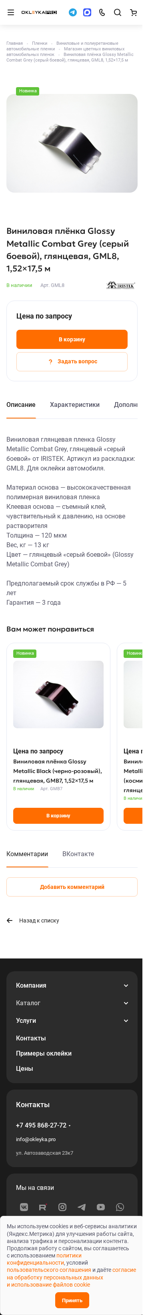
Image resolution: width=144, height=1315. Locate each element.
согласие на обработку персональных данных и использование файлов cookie (71, 1277)
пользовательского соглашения (49, 1270)
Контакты (31, 1038)
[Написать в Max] (87, 12)
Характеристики (75, 404)
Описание (21, 404)
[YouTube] (101, 1207)
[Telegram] (82, 1207)
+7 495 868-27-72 (41, 1125)
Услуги (26, 1020)
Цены (24, 1068)
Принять (72, 1300)
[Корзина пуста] (133, 12)
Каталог (28, 1003)
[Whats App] (120, 1207)
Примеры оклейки (44, 1053)
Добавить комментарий (72, 887)
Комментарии (27, 854)
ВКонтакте (78, 854)
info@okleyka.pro (36, 1139)
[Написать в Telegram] (73, 12)
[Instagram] (62, 1207)
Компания (31, 985)
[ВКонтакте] (24, 1207)
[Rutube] (43, 1207)
